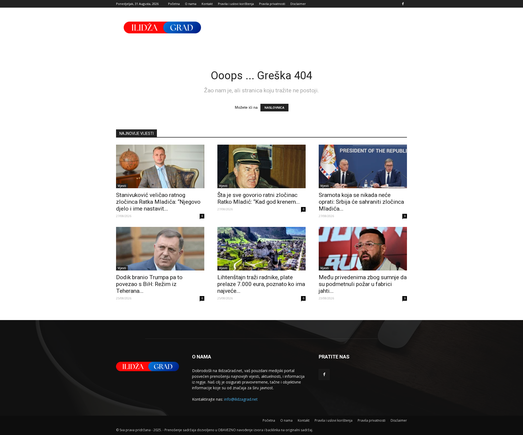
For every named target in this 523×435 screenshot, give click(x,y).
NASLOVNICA (274, 107)
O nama (190, 4)
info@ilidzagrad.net (241, 399)
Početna (174, 4)
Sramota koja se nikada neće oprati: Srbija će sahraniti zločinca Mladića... (361, 202)
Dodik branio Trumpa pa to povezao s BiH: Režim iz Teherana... (149, 284)
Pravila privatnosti (272, 4)
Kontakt (207, 4)
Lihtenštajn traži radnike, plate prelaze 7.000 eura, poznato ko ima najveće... (261, 284)
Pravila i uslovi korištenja (236, 4)
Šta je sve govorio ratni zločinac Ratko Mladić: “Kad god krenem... (258, 198)
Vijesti (122, 186)
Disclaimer (298, 4)
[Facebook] (403, 4)
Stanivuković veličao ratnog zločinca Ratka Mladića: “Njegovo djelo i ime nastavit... (158, 202)
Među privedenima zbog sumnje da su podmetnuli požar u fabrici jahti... (363, 284)
